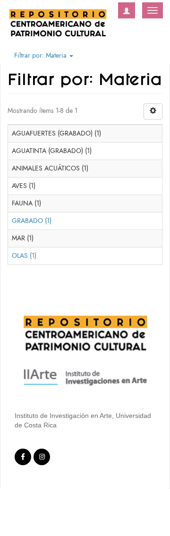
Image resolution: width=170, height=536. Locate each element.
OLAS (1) (24, 255)
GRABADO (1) (31, 220)
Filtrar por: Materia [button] (41, 55)
